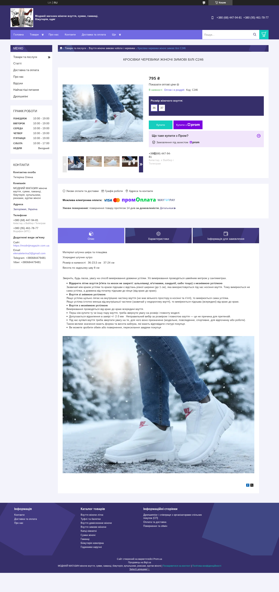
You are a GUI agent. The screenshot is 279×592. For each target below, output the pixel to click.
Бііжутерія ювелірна (92, 543)
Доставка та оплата (94, 34)
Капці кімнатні (89, 530)
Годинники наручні (91, 547)
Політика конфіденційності (206, 566)
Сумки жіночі (88, 535)
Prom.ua (157, 559)
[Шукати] (254, 34)
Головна (18, 34)
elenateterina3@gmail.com (29, 253)
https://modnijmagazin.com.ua (31, 245)
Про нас (54, 34)
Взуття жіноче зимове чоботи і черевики (112, 48)
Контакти (70, 34)
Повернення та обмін (155, 526)
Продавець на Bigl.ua (139, 562)
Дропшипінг (20, 96)
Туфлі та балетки (91, 519)
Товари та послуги (75, 48)
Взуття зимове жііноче (93, 527)
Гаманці (85, 539)
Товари (34, 34)
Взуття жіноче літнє (92, 514)
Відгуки (18, 83)
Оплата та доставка (154, 522)
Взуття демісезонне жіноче (96, 523)
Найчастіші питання (26, 89)
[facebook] (247, 485)
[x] (251, 485)
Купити (160, 124)
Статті (17, 63)
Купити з (181, 124)
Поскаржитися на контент (177, 566)
